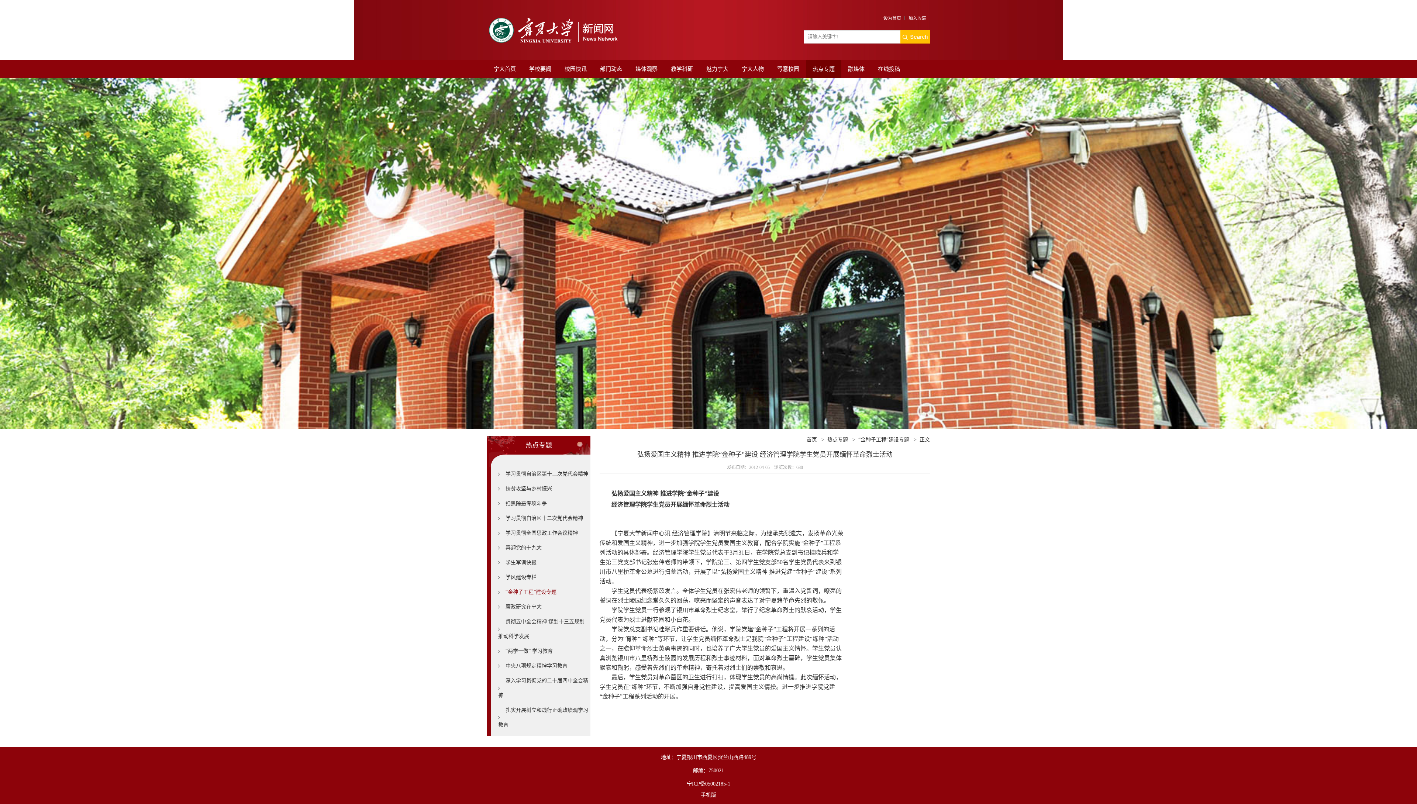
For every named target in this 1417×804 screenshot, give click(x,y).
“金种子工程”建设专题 (531, 592)
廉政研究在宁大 (524, 607)
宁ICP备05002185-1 (708, 784)
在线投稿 (889, 69)
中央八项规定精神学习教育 (537, 666)
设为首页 (892, 18)
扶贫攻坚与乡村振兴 (529, 488)
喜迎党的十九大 (524, 548)
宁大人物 (753, 69)
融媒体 (856, 69)
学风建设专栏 (521, 577)
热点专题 (824, 69)
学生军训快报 (521, 562)
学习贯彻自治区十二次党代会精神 (544, 518)
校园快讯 (576, 69)
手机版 (708, 795)
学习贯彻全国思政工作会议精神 (542, 533)
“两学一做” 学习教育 (529, 651)
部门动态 (611, 69)
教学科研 (682, 69)
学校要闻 (540, 69)
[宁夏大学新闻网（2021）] (552, 15)
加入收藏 (917, 18)
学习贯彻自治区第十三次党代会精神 (547, 474)
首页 (812, 439)
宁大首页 (505, 69)
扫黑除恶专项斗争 (526, 503)
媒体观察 (646, 69)
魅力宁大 (717, 69)
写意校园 (788, 69)
